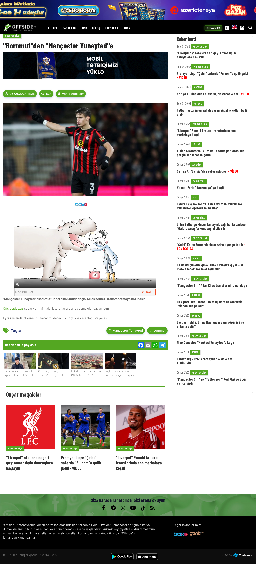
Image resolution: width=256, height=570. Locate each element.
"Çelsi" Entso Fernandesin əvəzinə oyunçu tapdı (211, 246)
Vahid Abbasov (73, 94)
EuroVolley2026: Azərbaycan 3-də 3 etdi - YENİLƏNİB (206, 361)
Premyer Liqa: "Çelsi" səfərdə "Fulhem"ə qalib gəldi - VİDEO (81, 463)
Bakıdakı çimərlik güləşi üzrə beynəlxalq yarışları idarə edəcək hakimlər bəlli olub (210, 267)
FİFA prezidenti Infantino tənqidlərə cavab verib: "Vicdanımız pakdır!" (210, 304)
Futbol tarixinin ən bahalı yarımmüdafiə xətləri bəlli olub (212, 112)
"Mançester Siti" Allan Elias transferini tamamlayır (212, 285)
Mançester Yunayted (128, 330)
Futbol (53, 28)
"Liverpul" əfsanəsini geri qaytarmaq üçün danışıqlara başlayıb (29, 463)
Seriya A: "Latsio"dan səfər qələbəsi (207, 171)
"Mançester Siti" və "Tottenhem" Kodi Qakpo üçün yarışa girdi (211, 381)
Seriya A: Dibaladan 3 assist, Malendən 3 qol (213, 94)
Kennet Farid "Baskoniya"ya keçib (200, 187)
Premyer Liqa (12, 35)
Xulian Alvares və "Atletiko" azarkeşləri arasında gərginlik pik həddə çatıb (210, 153)
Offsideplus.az (13, 308)
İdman (126, 28)
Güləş (96, 28)
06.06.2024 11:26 (22, 94)
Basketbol (70, 28)
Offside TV (213, 28)
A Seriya (198, 87)
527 (48, 94)
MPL (195, 197)
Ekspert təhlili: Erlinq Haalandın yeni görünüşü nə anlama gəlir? (210, 324)
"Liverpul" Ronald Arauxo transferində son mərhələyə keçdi (139, 463)
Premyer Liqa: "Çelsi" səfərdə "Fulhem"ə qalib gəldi (212, 75)
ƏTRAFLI (148, 292)
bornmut (159, 330)
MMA (84, 28)
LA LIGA (196, 144)
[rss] (152, 508)
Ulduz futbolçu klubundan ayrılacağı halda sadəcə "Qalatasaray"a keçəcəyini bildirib (211, 226)
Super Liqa (199, 217)
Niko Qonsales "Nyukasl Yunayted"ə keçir (205, 342)
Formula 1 (111, 28)
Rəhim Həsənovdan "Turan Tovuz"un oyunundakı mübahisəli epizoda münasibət (210, 206)
